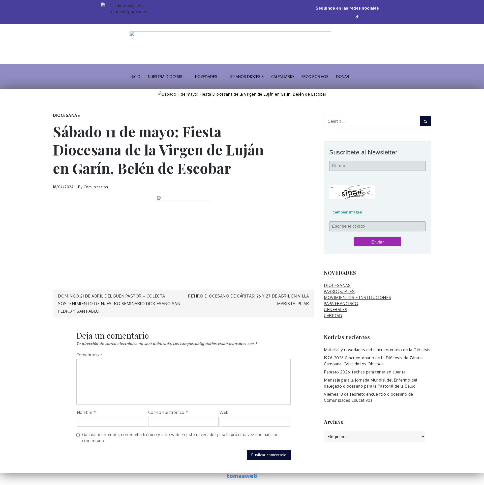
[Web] (365, 16)
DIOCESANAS (66, 115)
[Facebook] (329, 16)
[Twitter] (336, 16)
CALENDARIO (282, 76)
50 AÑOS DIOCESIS (247, 76)
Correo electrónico (168, 412)
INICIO (135, 76)
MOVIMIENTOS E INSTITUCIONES (357, 297)
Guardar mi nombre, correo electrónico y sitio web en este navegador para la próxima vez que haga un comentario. (180, 437)
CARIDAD (333, 315)
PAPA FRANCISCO (341, 303)
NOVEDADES (206, 76)
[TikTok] (357, 16)
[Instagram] (350, 16)
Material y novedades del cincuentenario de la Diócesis (377, 349)
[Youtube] (343, 16)
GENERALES (335, 309)
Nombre (86, 412)
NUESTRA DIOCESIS (165, 76)
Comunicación (96, 187)
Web (224, 412)
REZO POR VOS (314, 76)
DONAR (342, 76)
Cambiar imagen (347, 212)
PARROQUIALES (339, 291)
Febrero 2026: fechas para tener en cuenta (365, 371)
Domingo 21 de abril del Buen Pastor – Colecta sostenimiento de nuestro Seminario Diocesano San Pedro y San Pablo (119, 303)
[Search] (425, 121)
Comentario (89, 354)
